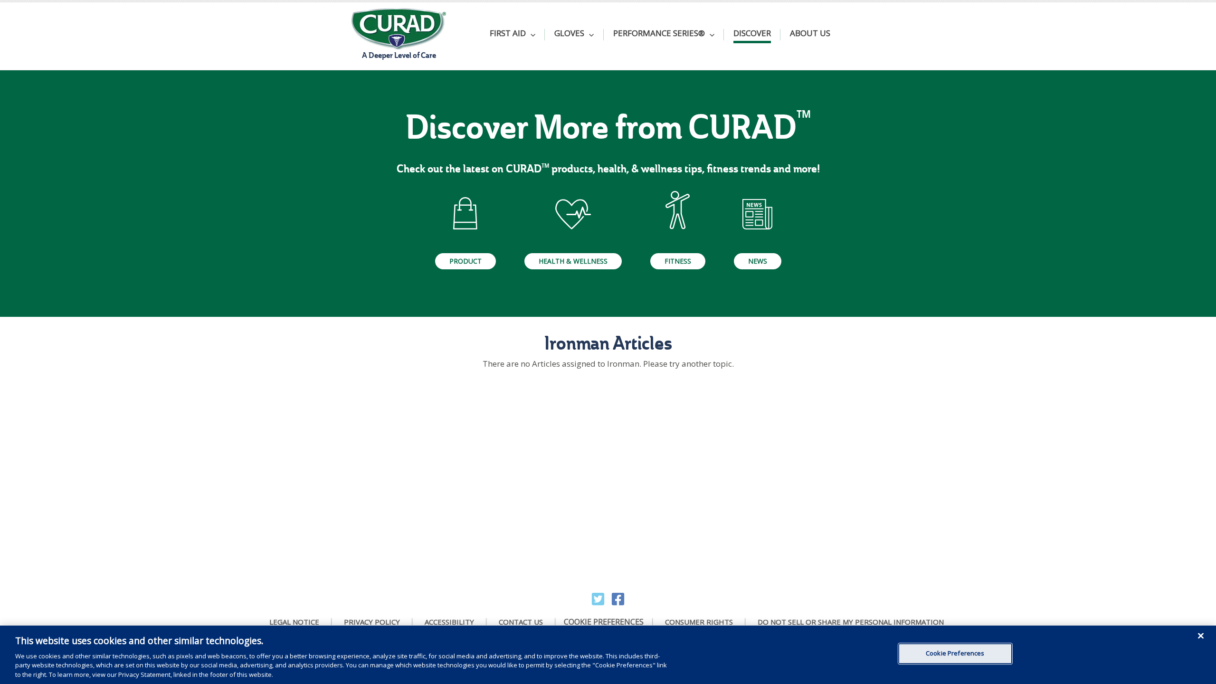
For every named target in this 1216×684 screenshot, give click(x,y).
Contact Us (521, 622)
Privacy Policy (372, 622)
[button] (512, 35)
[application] (530, 35)
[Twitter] (598, 599)
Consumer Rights (699, 622)
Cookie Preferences (604, 622)
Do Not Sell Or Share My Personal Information (851, 622)
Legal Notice (294, 622)
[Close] (1200, 636)
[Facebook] (618, 599)
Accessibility (449, 622)
